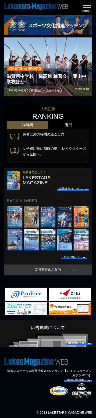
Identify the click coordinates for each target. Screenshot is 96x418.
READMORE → (78, 379)
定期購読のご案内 (48, 269)
